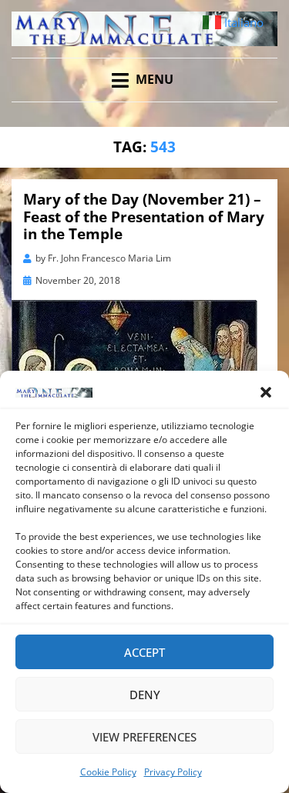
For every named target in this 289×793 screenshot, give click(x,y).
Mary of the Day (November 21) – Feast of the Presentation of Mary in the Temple (143, 217)
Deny (144, 694)
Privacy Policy (173, 771)
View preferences (144, 737)
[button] (266, 392)
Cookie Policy (108, 771)
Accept (144, 652)
